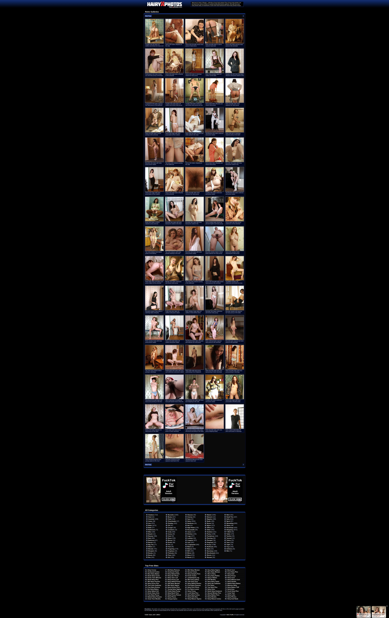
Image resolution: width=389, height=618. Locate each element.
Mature (189, 549)
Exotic (170, 542)
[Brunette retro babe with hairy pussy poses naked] (154, 149)
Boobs (150, 553)
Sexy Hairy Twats (213, 581)
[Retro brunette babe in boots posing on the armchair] (154, 120)
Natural (209, 517)
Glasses (190, 515)
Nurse (209, 523)
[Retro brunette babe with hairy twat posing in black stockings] (214, 357)
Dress (170, 538)
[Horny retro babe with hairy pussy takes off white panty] (234, 387)
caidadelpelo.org (193, 577)
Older (209, 529)
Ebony (170, 540)
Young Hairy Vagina (174, 589)
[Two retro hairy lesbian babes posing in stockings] (154, 357)
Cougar (170, 527)
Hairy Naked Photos (194, 583)
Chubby (170, 523)
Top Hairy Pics (212, 587)
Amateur (151, 515)
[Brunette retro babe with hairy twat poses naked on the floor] (174, 209)
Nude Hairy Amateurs (214, 591)
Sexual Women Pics (214, 593)
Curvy (170, 534)
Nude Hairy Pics (153, 579)
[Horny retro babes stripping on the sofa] (174, 31)
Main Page (148, 16)
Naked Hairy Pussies (155, 597)
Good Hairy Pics (233, 591)
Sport (228, 521)
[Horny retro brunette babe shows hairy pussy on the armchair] (214, 268)
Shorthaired (211, 553)
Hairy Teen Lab (173, 577)
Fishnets (171, 553)
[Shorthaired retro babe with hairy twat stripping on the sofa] (194, 387)
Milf (188, 551)
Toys (228, 546)
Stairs (228, 525)
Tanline (228, 536)
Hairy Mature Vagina (194, 599)
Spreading (230, 523)
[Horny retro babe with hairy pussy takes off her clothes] (174, 120)
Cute (169, 536)
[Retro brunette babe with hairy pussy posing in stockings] (234, 357)
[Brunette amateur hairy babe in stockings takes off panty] (154, 298)
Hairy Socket (231, 581)
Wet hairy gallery (193, 579)
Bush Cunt (231, 570)
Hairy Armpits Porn (194, 574)
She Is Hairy (211, 574)
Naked (209, 515)
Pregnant (210, 542)
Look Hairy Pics (193, 593)
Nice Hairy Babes (153, 574)
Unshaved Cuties (153, 572)
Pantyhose (210, 536)
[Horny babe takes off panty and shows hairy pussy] (214, 90)
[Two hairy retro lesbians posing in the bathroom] (174, 149)
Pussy (209, 544)
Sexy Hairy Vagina (213, 570)
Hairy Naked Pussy (174, 581)
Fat (169, 544)
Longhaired (191, 544)
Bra (149, 557)
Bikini (150, 546)
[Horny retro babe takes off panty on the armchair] (174, 60)
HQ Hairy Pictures (174, 570)
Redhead (210, 546)
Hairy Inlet (230, 574)
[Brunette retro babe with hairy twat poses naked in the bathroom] (234, 149)
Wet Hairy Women (194, 570)
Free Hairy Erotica (154, 587)
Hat (188, 525)
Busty (170, 517)
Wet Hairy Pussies (154, 581)
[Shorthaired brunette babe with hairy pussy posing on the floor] (154, 387)
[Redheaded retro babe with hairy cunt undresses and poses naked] (174, 357)
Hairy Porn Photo (193, 587)
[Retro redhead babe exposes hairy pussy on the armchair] (214, 327)
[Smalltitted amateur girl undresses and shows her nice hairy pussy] (234, 268)
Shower (209, 557)
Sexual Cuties (192, 572)
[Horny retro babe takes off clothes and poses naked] (174, 327)
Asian (150, 521)
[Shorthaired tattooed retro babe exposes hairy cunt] (194, 446)
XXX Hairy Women (174, 583)
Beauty (150, 536)
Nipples (209, 519)
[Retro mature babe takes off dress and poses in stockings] (234, 416)
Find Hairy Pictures (194, 585)
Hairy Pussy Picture (174, 595)
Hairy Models (211, 597)
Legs (189, 536)
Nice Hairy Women (213, 572)
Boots (150, 555)
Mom (189, 555)
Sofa (228, 519)
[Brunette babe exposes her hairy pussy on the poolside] (234, 327)
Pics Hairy (210, 585)
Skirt (228, 515)
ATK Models (211, 579)
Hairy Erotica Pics (174, 587)
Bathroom (151, 529)
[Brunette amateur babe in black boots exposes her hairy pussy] (214, 238)
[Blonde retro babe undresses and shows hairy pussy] (174, 268)
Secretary (210, 551)
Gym (188, 519)
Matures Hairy (232, 585)
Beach (150, 534)
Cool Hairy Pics (232, 572)
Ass (149, 523)
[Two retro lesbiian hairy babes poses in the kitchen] (154, 238)
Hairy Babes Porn (213, 595)
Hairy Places (172, 597)
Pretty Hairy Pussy (174, 591)
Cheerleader (172, 521)
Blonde (150, 549)
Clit (169, 525)
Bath (149, 527)
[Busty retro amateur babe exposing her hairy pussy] (234, 238)
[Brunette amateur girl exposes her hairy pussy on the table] (234, 298)
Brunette (171, 515)
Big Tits (151, 544)
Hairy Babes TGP (233, 587)
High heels (191, 527)
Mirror (189, 553)
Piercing (210, 538)
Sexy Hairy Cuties (194, 595)
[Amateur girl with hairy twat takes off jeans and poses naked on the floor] (234, 60)
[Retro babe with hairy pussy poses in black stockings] (174, 416)
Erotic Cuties (192, 576)
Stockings (229, 527)
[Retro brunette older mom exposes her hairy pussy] (234, 90)
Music (189, 557)
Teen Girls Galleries (154, 585)
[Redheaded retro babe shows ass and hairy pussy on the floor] (154, 60)
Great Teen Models (154, 599)
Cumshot (171, 529)
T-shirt (228, 532)
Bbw (149, 532)
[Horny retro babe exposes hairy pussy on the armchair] (234, 31)
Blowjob (151, 551)
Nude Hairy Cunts (154, 576)
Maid (189, 546)
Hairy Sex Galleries (213, 583)
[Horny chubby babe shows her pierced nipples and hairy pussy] (214, 209)
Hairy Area (230, 589)
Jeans (189, 532)
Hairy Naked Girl (153, 591)
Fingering (171, 549)
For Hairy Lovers (193, 589)
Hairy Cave (231, 577)
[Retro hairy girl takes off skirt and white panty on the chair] (194, 120)
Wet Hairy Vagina (173, 585)
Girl (169, 557)
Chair (169, 519)
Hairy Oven (211, 589)
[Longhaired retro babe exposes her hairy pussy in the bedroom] (154, 90)
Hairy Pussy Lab (173, 579)
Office (209, 527)
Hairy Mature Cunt (233, 579)
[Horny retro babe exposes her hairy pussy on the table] (154, 416)
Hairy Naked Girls (174, 574)
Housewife (191, 529)
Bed (149, 538)
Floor (169, 555)
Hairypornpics (172, 599)
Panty (209, 534)
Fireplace (171, 551)
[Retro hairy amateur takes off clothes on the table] (214, 60)
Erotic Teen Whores (154, 577)
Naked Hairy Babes (233, 583)
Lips (188, 542)
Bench (150, 542)
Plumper (210, 540)
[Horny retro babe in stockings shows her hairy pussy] (194, 60)
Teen (228, 542)
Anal (149, 517)
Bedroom (151, 540)
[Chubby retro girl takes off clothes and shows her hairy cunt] (154, 31)
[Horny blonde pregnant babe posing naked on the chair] (154, 446)
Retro (209, 549)
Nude (209, 521)
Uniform (229, 549)
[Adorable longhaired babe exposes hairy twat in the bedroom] (174, 446)
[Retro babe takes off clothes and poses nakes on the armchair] (154, 268)
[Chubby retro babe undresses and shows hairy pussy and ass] (194, 90)
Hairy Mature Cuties (214, 599)
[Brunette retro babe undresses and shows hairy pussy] (214, 298)
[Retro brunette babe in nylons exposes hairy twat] (214, 31)
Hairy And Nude (232, 599)
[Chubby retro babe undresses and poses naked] (214, 179)
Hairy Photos (231, 597)
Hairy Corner (152, 570)
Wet (227, 551)
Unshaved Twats (173, 572)
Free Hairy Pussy (153, 595)
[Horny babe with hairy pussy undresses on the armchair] (234, 209)
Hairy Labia (231, 595)
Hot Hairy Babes (153, 589)
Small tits (229, 517)
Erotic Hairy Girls (153, 593)
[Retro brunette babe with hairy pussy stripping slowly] (214, 416)
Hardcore (190, 523)
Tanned (229, 538)
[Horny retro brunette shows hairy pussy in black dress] (194, 31)
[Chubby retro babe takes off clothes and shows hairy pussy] (174, 90)
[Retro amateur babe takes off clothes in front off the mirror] (194, 298)
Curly (169, 532)
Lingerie (190, 540)
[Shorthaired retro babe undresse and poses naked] (214, 120)
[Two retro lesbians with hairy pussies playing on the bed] (174, 238)
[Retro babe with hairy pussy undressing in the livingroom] (194, 357)
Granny (189, 517)
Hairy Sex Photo (173, 576)
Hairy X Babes (212, 577)
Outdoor (210, 532)
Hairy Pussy (192, 591)
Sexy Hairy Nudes (213, 576)
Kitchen (190, 534)
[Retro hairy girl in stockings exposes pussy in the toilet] (234, 120)
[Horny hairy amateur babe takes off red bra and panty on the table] (194, 416)
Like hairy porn (193, 581)
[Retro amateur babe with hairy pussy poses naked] (154, 327)
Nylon (209, 525)
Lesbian (190, 538)
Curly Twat (231, 593)
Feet (169, 546)
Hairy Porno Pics (153, 583)
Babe (150, 525)
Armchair (151, 519)
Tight (228, 544)
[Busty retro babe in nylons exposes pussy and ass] (154, 209)
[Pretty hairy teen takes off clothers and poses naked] (174, 298)
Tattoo (228, 540)
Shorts (209, 555)
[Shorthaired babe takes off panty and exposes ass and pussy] (194, 327)
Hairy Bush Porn (173, 593)
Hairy (189, 521)
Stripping (229, 529)
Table (228, 534)
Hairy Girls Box (193, 597)
